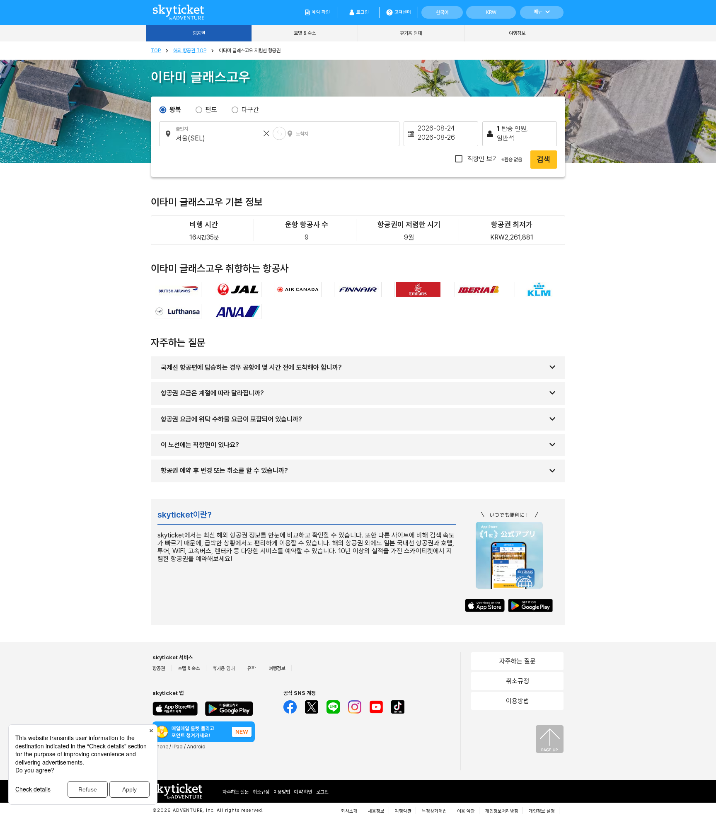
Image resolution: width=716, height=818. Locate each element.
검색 (543, 159)
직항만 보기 (494, 159)
